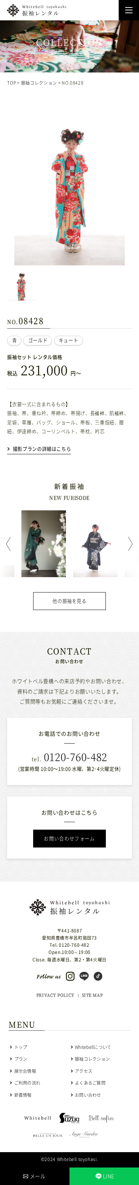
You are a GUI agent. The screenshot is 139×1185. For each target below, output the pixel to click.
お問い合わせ (88, 1095)
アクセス (83, 1071)
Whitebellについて (93, 1047)
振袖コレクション (39, 83)
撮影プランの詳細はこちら (42, 448)
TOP (11, 83)
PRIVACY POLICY (55, 995)
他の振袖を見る (69, 601)
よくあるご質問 (90, 1083)
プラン (20, 1059)
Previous (10, 544)
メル (38, 1176)
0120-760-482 (76, 756)
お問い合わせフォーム (69, 838)
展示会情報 (25, 1071)
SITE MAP (92, 995)
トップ (20, 1047)
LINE (108, 1176)
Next (128, 544)
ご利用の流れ (27, 1083)
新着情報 (23, 1095)
